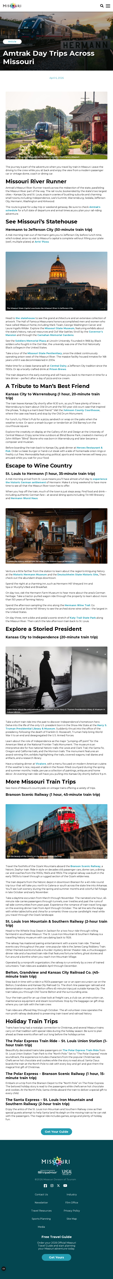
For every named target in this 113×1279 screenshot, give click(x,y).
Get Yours (56, 1257)
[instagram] (51, 1185)
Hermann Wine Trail (77, 605)
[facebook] (45, 1186)
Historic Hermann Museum (30, 574)
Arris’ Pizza (42, 241)
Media (41, 1226)
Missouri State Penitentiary (45, 353)
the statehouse (25, 318)
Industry (72, 1194)
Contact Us (41, 1194)
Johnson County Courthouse (81, 410)
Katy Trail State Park (83, 617)
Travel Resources (41, 1210)
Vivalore (41, 763)
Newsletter (41, 1202)
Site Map (72, 1218)
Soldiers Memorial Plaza (30, 340)
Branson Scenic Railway (85, 866)
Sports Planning (41, 1218)
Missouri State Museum (59, 328)
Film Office (71, 1202)
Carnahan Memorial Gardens (55, 335)
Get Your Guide (56, 1131)
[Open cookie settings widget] (3, 1269)
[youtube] (65, 1186)
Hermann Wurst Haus (24, 498)
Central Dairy (58, 365)
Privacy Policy (72, 1210)
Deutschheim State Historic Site (77, 574)
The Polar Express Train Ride (81, 1050)
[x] (58, 1185)
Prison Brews (57, 369)
